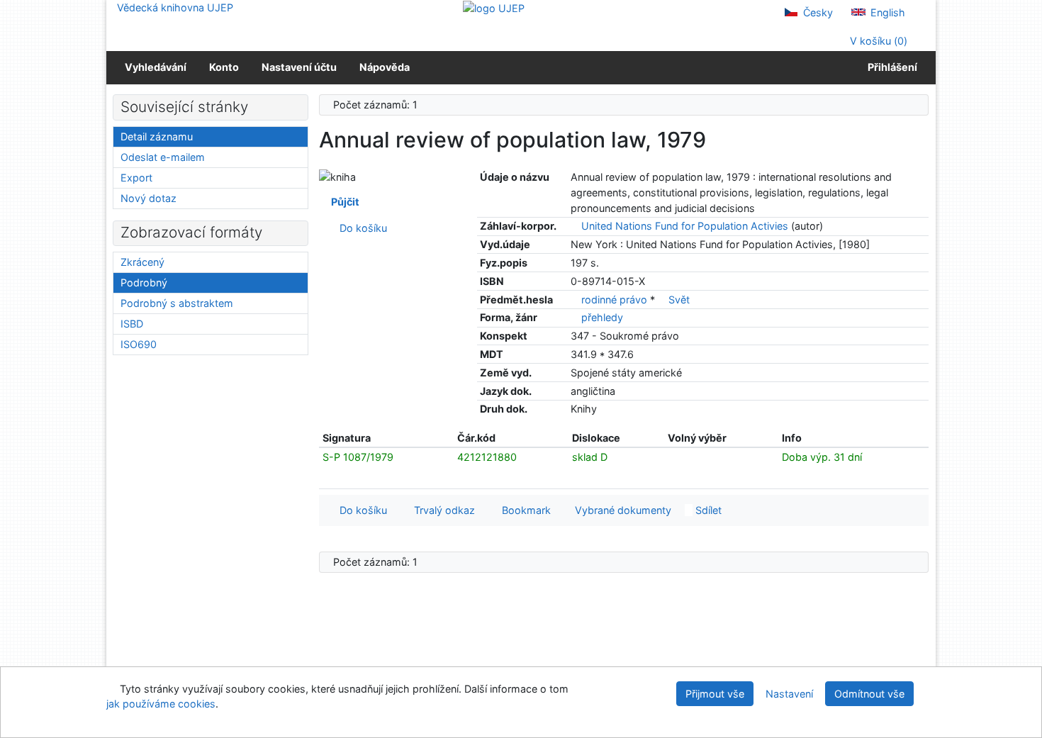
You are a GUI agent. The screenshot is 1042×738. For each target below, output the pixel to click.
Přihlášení (890, 67)
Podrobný (144, 282)
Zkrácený (142, 262)
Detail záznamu (157, 136)
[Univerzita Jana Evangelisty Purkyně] (494, 7)
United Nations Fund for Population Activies (684, 226)
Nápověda (384, 67)
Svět (679, 299)
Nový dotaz (149, 198)
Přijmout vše (714, 694)
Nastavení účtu (299, 67)
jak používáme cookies (160, 704)
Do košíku (360, 228)
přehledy (602, 317)
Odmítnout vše (869, 694)
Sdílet (707, 510)
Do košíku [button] (360, 510)
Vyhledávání (155, 67)
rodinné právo (615, 299)
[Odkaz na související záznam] (574, 226)
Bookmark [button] (523, 510)
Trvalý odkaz (441, 510)
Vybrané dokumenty (621, 510)
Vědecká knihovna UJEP (175, 7)
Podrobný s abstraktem (177, 303)
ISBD (132, 324)
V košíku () (877, 41)
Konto (224, 67)
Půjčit (343, 202)
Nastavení (789, 694)
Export (136, 178)
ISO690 (139, 344)
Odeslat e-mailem (163, 157)
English (886, 12)
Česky (816, 12)
